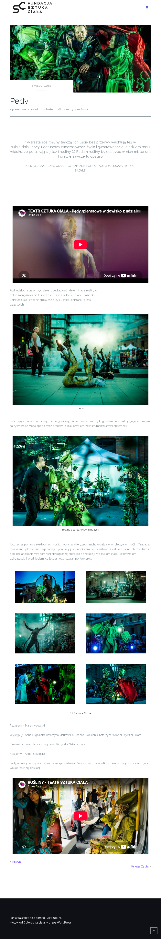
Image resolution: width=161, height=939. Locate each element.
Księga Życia (140, 866)
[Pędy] (80, 58)
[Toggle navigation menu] (147, 7)
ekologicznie (41, 85)
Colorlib (29, 922)
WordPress (64, 922)
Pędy (19, 100)
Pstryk (16, 861)
